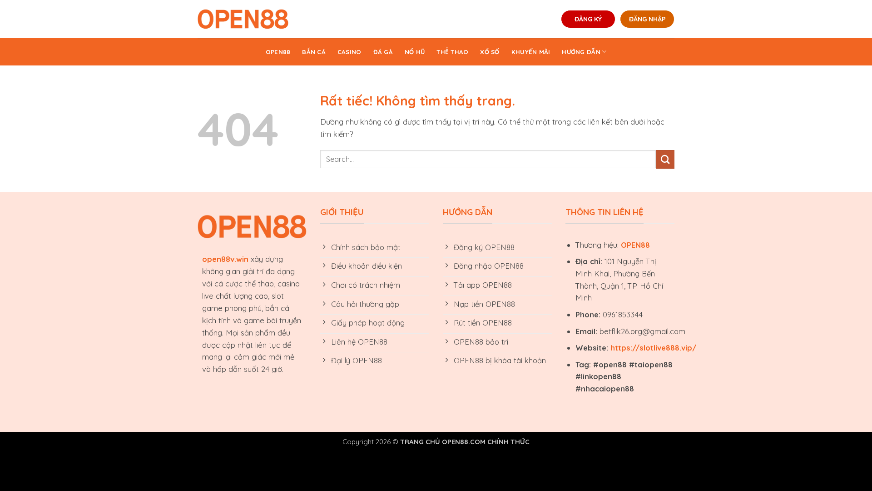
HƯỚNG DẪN (581, 51)
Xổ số (489, 51)
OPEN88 (278, 51)
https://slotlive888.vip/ (653, 347)
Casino (349, 51)
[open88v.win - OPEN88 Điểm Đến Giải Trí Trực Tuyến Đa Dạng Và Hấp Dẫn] (243, 19)
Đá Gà (383, 51)
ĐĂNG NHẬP (647, 19)
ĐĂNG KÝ (588, 19)
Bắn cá (314, 51)
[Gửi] (665, 159)
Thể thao (452, 51)
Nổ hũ (415, 51)
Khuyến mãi (530, 51)
